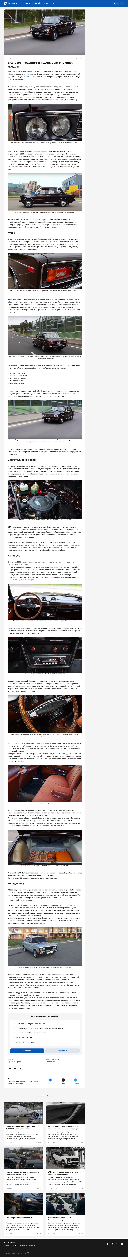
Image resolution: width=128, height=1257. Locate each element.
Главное (27, 3)
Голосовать (27, 1051)
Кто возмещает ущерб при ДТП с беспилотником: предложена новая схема (64, 1219)
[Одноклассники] (112, 1244)
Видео (45, 3)
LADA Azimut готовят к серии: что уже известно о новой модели (63, 1173)
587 (40, 1188)
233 (82, 1234)
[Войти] (122, 3)
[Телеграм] (107, 1244)
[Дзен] (122, 1244)
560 (82, 1188)
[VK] (117, 1244)
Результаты (62, 1051)
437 (40, 1234)
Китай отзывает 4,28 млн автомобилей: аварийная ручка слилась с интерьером (63, 1128)
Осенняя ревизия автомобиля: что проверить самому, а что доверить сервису (23, 1219)
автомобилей (32, 77)
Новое (36, 3)
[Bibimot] (10, 3)
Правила (32, 1245)
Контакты (14, 1245)
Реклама (6, 1245)
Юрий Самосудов (14, 1062)
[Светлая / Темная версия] (115, 3)
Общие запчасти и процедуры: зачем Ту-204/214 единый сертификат (20, 1128)
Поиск (53, 3)
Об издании (23, 1245)
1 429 (81, 1142)
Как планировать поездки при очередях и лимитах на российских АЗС (22, 1173)
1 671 (39, 1142)
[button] (10, 1068)
